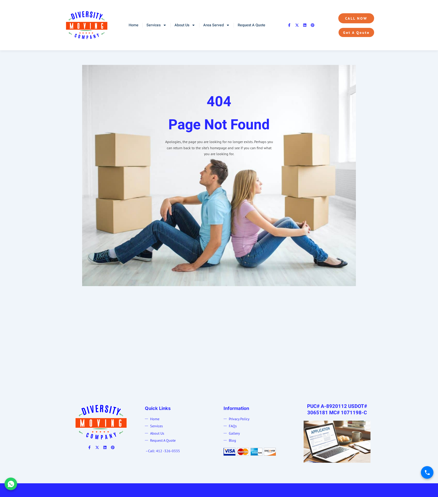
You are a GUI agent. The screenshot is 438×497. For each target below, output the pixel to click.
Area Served (213, 25)
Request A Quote (251, 25)
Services (153, 25)
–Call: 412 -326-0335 (163, 451)
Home (133, 25)
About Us (182, 25)
